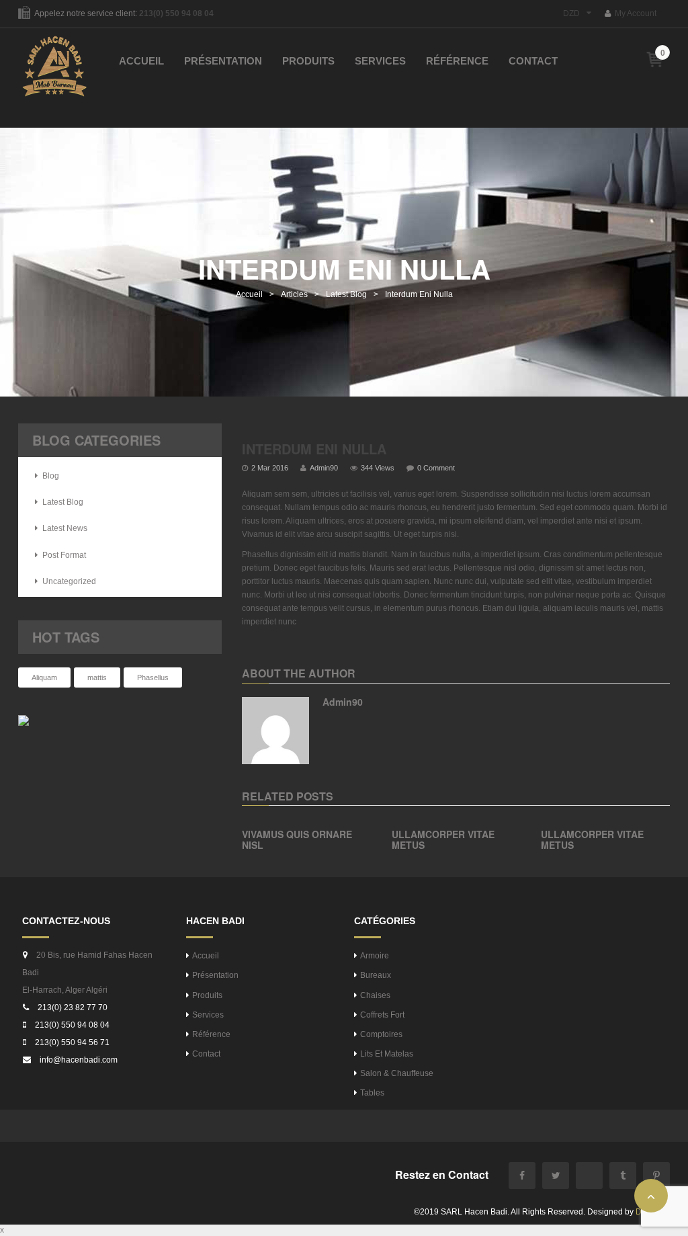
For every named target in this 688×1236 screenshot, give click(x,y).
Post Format (64, 555)
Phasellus (153, 677)
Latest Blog (346, 294)
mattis (97, 677)
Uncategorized (69, 581)
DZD (571, 13)
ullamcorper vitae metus (443, 839)
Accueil (249, 294)
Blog (50, 476)
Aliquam (44, 677)
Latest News (64, 528)
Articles (294, 294)
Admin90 (324, 468)
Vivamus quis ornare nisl (297, 839)
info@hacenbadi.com (79, 1060)
